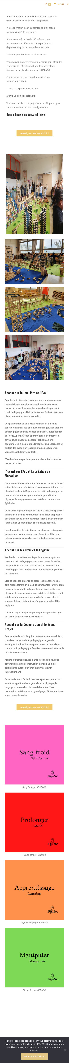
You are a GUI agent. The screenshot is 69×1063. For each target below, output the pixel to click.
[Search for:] (66, 4)
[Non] (65, 1050)
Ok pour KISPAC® (34, 1056)
